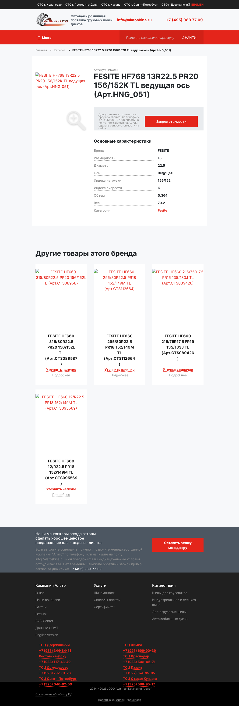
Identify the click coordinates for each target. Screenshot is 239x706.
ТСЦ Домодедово (53, 667)
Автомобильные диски (170, 619)
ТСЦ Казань (132, 667)
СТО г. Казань (110, 4)
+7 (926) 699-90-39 (139, 650)
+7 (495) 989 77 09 (184, 20)
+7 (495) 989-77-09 (86, 569)
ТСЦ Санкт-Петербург (58, 679)
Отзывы (41, 614)
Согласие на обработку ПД (53, 694)
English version (46, 635)
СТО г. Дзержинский (176, 4)
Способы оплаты (107, 600)
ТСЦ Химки (132, 645)
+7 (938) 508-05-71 (139, 662)
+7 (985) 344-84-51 (55, 650)
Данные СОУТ (46, 628)
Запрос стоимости (171, 121)
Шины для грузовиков (169, 593)
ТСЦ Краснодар (136, 656)
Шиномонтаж (104, 593)
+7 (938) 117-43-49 (54, 662)
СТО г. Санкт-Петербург (141, 4)
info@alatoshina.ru (134, 20)
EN (197, 4)
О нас (40, 593)
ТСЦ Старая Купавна (140, 679)
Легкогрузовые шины (169, 612)
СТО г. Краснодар (49, 4)
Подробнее (61, 375)
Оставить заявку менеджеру (178, 545)
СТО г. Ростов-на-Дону (81, 4)
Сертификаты (104, 607)
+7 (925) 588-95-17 (139, 684)
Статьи (40, 607)
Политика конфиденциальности (119, 700)
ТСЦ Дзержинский (54, 645)
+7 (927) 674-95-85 (139, 673)
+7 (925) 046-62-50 (55, 684)
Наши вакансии (47, 600)
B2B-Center (44, 621)
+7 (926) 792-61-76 (55, 673)
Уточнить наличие (61, 369)
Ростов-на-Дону (52, 656)
